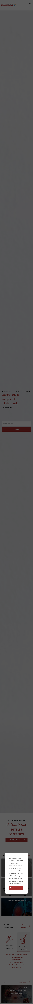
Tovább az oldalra (15, 888)
